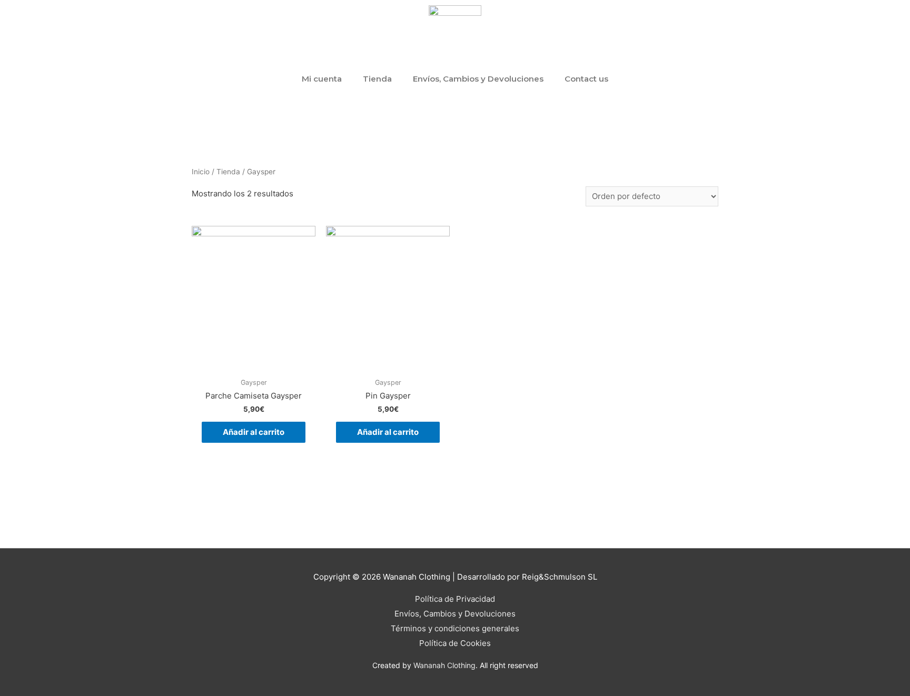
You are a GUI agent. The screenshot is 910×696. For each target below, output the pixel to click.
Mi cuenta (322, 79)
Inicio (201, 171)
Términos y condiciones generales (455, 628)
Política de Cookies (455, 643)
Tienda (377, 79)
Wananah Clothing (444, 665)
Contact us (586, 79)
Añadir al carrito (253, 432)
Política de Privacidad (455, 599)
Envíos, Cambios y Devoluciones (478, 79)
